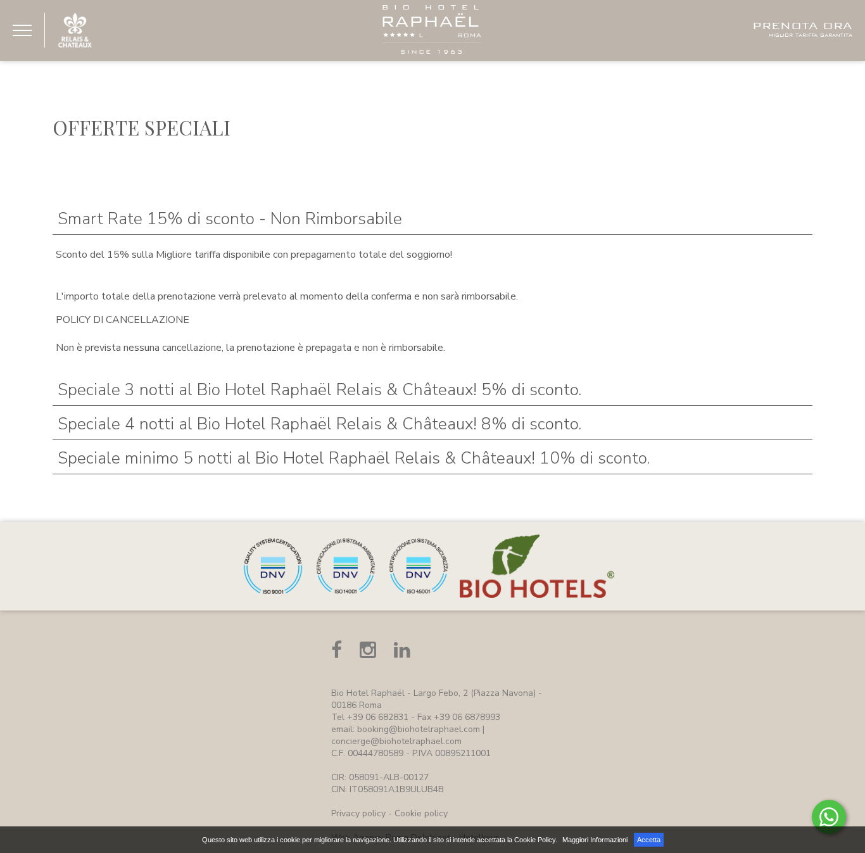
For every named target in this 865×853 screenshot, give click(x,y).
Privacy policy (358, 813)
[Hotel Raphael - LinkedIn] (402, 650)
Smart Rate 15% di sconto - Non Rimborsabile (230, 219)
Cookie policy (421, 813)
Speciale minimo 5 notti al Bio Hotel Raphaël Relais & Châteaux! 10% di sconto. (354, 458)
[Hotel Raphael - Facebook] (336, 650)
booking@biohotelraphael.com (418, 729)
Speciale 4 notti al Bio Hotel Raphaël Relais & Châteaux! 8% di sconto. (319, 424)
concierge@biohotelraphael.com (396, 741)
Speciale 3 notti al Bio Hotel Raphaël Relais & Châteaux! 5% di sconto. (319, 390)
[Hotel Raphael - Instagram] (368, 650)
